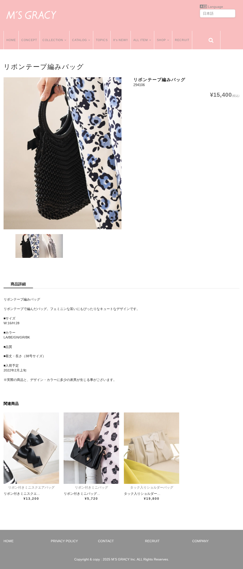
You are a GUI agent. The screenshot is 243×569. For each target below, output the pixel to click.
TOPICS (102, 40)
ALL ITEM (140, 40)
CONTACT (106, 541)
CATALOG (79, 40)
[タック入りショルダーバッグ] (151, 448)
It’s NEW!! (120, 40)
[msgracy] (31, 14)
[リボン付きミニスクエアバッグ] (31, 448)
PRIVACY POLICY (64, 541)
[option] (63, 153)
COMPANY (200, 541)
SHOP (161, 40)
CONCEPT (29, 40)
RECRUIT (182, 40)
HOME (11, 40)
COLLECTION (52, 40)
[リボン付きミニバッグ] (91, 448)
